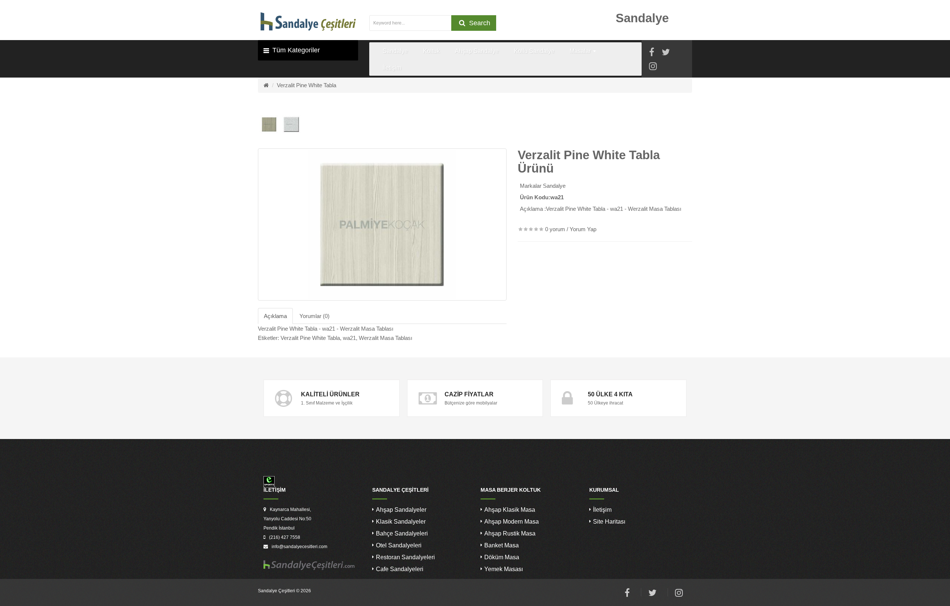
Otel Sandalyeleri (399, 545)
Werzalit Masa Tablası (385, 338)
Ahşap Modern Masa (511, 521)
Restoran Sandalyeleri (405, 557)
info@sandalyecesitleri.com (299, 546)
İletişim (602, 510)
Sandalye (554, 186)
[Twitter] (666, 53)
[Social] (653, 67)
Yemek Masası (503, 569)
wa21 (349, 338)
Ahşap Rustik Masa (509, 533)
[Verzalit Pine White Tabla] (382, 224)
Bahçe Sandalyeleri (402, 533)
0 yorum (555, 229)
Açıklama (275, 316)
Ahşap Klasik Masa (509, 510)
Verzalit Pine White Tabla (306, 85)
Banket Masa (501, 545)
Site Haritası (609, 521)
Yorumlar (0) (314, 316)
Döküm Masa (501, 557)
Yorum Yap (583, 229)
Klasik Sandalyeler (401, 521)
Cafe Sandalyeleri (399, 569)
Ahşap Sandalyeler (401, 510)
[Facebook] (651, 53)
